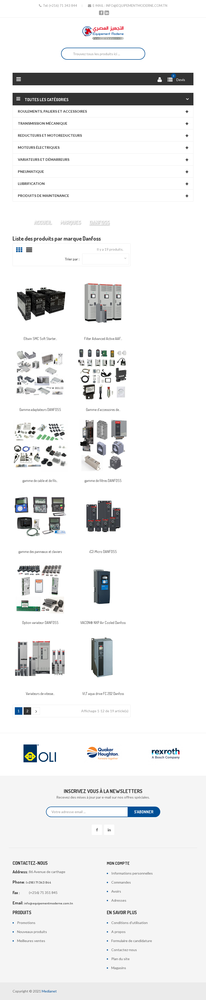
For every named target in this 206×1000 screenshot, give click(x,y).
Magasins (118, 968)
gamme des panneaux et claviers (40, 551)
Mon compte (118, 863)
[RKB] (166, 753)
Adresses (118, 900)
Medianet (49, 991)
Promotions (26, 922)
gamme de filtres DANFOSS (103, 480)
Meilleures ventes (31, 941)
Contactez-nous (124, 950)
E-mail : (99, 6)
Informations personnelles (132, 873)
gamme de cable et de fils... (40, 480)
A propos (118, 932)
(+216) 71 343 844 (63, 6)
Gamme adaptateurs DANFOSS (40, 409)
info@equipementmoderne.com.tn (136, 6)
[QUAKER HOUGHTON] (40, 753)
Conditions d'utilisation (129, 922)
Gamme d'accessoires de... (103, 409)
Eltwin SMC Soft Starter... (40, 338)
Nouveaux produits (32, 932)
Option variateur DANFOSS (40, 622)
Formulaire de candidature (131, 941)
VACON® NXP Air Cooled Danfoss (103, 622)
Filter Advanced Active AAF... (103, 338)
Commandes (121, 882)
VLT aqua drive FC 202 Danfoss (103, 693)
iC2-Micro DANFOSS (103, 551)
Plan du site (120, 959)
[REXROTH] (103, 753)
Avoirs (116, 891)
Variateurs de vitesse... (40, 693)
